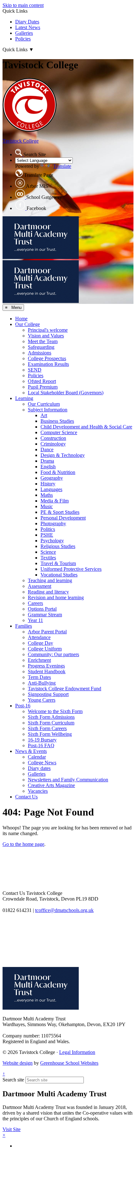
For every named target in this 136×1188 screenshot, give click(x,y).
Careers (35, 603)
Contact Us (26, 796)
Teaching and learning (50, 580)
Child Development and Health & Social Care (86, 426)
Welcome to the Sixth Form (55, 711)
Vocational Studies (58, 574)
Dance (46, 449)
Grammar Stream (45, 614)
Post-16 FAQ (41, 745)
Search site (13, 1079)
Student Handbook (46, 671)
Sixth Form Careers (47, 728)
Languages (51, 489)
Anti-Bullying (42, 683)
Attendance (39, 637)
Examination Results (48, 364)
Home (21, 318)
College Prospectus (47, 358)
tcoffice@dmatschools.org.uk (64, 910)
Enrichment (39, 660)
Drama (47, 461)
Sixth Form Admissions (51, 717)
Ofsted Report (42, 381)
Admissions (39, 352)
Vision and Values (46, 335)
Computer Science (58, 432)
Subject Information (47, 409)
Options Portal (42, 609)
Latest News (27, 27)
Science (48, 552)
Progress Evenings (46, 665)
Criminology (53, 443)
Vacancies (38, 791)
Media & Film (54, 500)
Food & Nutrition (57, 472)
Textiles (48, 557)
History (47, 483)
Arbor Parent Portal (47, 631)
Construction (53, 438)
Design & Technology (62, 455)
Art (43, 415)
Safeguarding (41, 347)
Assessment (39, 586)
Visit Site (12, 1129)
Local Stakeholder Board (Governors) (65, 392)
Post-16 (22, 705)
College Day (40, 643)
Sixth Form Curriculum (51, 722)
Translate (62, 166)
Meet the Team (43, 341)
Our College (27, 324)
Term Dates (39, 677)
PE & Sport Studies (59, 512)
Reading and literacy (48, 591)
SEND (34, 369)
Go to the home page (23, 844)
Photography (53, 523)
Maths (46, 495)
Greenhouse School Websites (69, 1063)
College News (42, 762)
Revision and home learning (56, 597)
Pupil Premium (43, 387)
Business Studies (57, 421)
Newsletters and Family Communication (68, 779)
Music (46, 506)
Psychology (52, 540)
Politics (47, 529)
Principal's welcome (48, 330)
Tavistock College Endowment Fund (64, 688)
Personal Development (63, 517)
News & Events (31, 751)
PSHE (46, 535)
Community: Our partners (53, 654)
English (48, 466)
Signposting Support (48, 694)
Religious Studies (57, 546)
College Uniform (45, 648)
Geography (51, 478)
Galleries (24, 33)
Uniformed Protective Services (71, 569)
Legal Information (77, 1052)
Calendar (37, 757)
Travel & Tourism (58, 563)
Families (23, 626)
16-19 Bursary (42, 739)
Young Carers (41, 700)
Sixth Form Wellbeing (50, 734)
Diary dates (39, 768)
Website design (18, 1063)
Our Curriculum (44, 404)
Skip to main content (23, 5)
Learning (24, 398)
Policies (23, 38)
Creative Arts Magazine (51, 785)
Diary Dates (27, 21)
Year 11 (35, 620)
